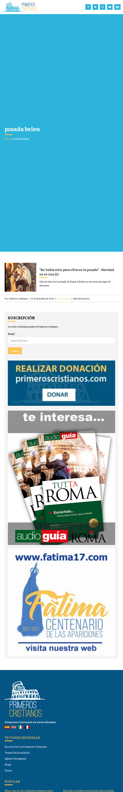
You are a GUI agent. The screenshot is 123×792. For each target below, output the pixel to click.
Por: (16, 298)
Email (11, 333)
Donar (8, 770)
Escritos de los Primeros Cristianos (26, 746)
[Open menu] (117, 7)
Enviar (15, 350)
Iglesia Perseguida (15, 758)
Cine (59, 298)
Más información (81, 298)
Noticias (66, 298)
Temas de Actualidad (17, 752)
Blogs (8, 764)
